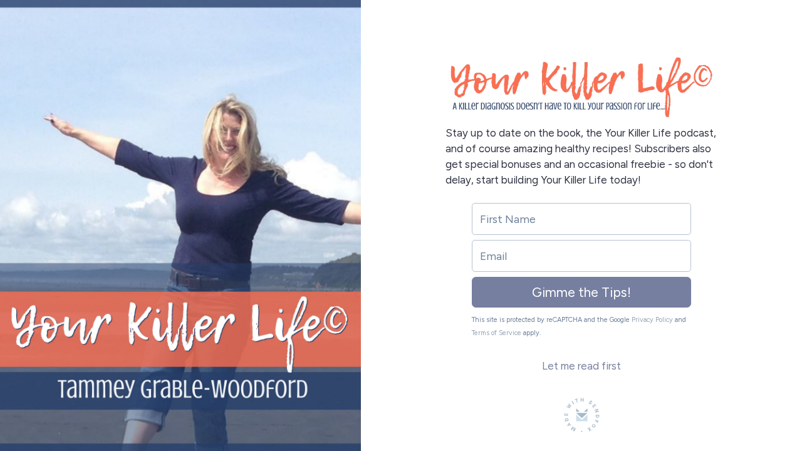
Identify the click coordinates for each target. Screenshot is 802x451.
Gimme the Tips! (581, 292)
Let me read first (581, 366)
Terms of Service (496, 333)
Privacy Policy (652, 320)
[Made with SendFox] (582, 415)
